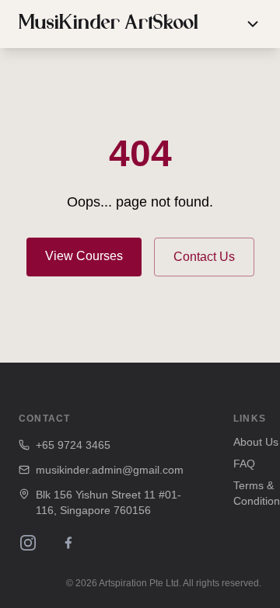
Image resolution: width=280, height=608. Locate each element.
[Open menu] (252, 24)
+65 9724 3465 (73, 445)
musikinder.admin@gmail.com (110, 470)
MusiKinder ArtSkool (108, 24)
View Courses (84, 255)
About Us (255, 442)
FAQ (244, 463)
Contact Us (204, 256)
